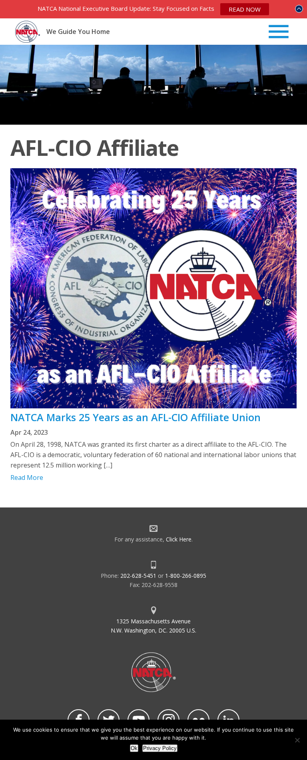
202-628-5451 (138, 575)
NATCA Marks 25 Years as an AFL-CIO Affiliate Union (135, 417)
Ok (134, 748)
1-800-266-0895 (185, 575)
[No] (297, 740)
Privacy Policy (160, 748)
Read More (26, 477)
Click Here (178, 539)
